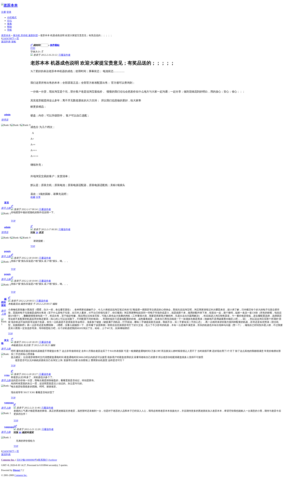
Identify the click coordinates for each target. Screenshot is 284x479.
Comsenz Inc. (8, 460)
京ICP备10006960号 (27, 460)
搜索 (9, 23)
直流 (6, 202)
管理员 (4, 119)
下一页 (15, 38)
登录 (9, 12)
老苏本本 (6, 35)
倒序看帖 (54, 45)
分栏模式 (12, 17)
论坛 (9, 20)
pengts (7, 251)
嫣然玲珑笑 (4, 302)
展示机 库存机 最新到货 (25, 35)
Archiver (53, 460)
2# (37, 232)
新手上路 (6, 208)
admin (7, 114)
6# (20, 432)
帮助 (9, 27)
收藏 (32, 197)
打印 (32, 48)
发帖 (13, 41)
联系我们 (43, 460)
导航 (9, 30)
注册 (3, 12)
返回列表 (6, 41)
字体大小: (35, 51)
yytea (6, 375)
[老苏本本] (9, 5)
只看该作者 (64, 55)
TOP (13, 221)
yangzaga (9, 402)
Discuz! (16, 470)
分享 (38, 197)
